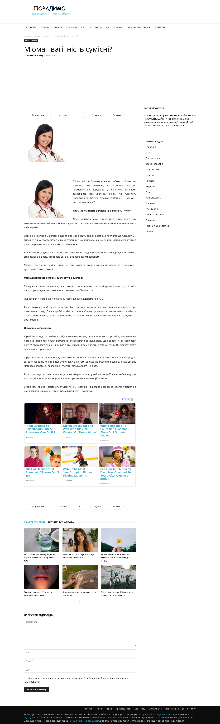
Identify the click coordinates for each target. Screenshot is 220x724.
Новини (45, 27)
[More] (127, 115)
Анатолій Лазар (35, 55)
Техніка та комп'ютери (157, 225)
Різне (148, 192)
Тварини (150, 220)
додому (27, 36)
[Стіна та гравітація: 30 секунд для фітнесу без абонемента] (118, 577)
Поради (58, 27)
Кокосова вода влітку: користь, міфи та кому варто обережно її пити (40, 557)
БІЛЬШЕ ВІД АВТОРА (61, 522)
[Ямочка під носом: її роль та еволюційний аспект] (41, 577)
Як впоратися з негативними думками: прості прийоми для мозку (115, 557)
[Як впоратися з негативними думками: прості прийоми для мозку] (118, 540)
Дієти (148, 152)
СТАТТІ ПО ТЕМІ (34, 522)
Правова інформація (138, 27)
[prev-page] (77, 602)
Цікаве (149, 231)
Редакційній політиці (34, 717)
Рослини (150, 203)
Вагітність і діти (154, 141)
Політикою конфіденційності (85, 720)
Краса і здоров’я (75, 27)
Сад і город (95, 27)
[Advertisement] (137, 12)
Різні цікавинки (153, 197)
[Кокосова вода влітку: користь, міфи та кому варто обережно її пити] (41, 540)
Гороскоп (150, 146)
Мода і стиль (152, 169)
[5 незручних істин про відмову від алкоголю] (80, 577)
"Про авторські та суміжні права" (156, 714)
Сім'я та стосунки (154, 214)
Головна (31, 27)
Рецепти (150, 186)
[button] (192, 27)
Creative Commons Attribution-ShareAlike (107, 717)
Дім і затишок (114, 27)
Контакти (160, 27)
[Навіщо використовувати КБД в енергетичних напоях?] (80, 540)
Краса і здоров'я (42, 36)
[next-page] (82, 602)
